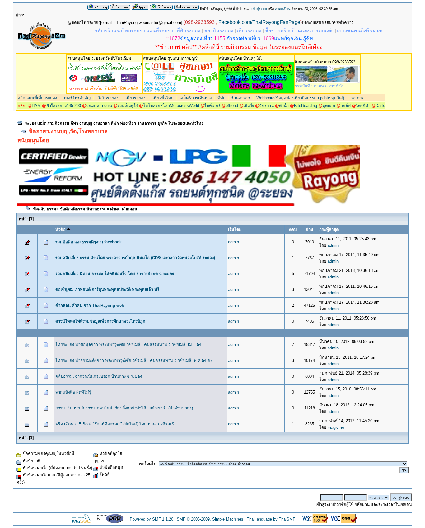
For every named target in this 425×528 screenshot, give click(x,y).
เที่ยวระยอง (134, 98)
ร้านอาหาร (240, 98)
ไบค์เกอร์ (212, 105)
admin (233, 242)
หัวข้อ (61, 229)
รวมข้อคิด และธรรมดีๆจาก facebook (88, 242)
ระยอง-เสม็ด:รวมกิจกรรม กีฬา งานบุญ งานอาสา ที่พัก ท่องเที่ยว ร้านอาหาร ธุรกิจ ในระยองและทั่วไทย (114, 123)
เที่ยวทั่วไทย (162, 98)
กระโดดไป (147, 463)
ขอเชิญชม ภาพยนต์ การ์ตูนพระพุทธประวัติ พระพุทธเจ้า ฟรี (107, 289)
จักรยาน (266, 105)
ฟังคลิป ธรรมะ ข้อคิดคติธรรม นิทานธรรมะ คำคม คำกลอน (85, 209)
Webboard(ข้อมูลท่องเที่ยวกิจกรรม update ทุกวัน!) (300, 98)
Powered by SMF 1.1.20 (151, 519)
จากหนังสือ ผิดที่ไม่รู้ (73, 392)
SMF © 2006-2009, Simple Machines (210, 519)
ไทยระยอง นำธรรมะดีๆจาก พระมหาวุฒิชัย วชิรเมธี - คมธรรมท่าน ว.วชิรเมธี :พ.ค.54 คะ (134, 360)
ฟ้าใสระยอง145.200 (63, 105)
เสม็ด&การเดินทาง (196, 98)
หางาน (357, 98)
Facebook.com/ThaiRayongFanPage (259, 22)
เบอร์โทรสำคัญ (77, 98)
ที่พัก (221, 98)
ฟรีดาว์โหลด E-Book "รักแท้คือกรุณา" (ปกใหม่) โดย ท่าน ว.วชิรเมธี (114, 424)
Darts (380, 105)
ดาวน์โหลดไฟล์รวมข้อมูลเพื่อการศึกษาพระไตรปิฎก (100, 321)
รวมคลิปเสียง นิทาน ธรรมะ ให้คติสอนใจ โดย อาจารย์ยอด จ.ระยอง (114, 273)
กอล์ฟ (345, 105)
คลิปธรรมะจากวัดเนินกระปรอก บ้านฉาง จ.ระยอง (98, 376)
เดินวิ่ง (248, 105)
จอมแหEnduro (99, 105)
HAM (36, 105)
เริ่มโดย (234, 229)
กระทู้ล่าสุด (329, 229)
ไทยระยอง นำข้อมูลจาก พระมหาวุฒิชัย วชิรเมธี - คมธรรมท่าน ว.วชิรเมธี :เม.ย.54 (128, 344)
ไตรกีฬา (363, 105)
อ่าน (309, 229)
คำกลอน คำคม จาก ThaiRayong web (89, 305)
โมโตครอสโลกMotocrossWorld (171, 105)
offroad (232, 105)
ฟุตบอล (328, 105)
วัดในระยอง (107, 98)
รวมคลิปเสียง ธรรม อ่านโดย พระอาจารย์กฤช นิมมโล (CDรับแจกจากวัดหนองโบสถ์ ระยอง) (135, 257)
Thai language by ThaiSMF (271, 519)
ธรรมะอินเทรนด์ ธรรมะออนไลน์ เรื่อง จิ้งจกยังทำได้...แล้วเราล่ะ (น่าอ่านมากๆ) (124, 408)
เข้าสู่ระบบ (259, 9)
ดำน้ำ (284, 105)
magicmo (336, 427)
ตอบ (293, 229)
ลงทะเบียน (282, 9)
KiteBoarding (305, 105)
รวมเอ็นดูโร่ (127, 105)
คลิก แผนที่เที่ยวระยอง (37, 98)
